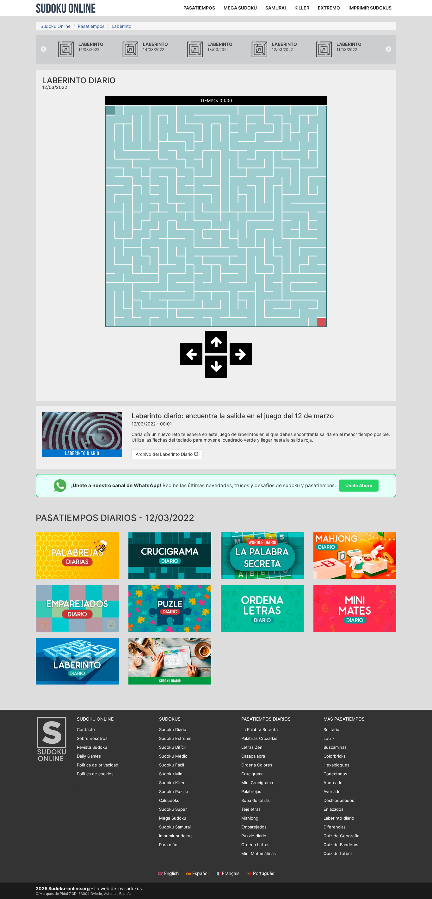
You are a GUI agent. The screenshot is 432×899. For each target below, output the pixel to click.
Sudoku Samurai (175, 826)
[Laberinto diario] (77, 660)
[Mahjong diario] (355, 555)
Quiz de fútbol (338, 853)
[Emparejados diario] (77, 608)
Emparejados (254, 826)
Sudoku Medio (173, 756)
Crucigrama (252, 773)
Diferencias (335, 826)
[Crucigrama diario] (170, 555)
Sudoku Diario (172, 729)
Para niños (169, 844)
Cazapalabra (253, 756)
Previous (43, 49)
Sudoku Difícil (172, 747)
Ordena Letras (255, 844)
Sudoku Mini (171, 773)
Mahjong (249, 818)
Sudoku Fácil (171, 764)
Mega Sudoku (172, 818)
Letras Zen (251, 747)
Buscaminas (335, 747)
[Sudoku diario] (170, 660)
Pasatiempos (91, 26)
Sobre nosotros (92, 738)
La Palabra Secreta (259, 729)
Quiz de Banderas (341, 844)
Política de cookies (95, 773)
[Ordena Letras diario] (262, 608)
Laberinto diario (339, 818)
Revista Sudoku (92, 747)
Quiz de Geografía (341, 835)
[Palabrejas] (77, 555)
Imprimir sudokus (176, 835)
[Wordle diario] (262, 555)
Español (200, 873)
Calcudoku (169, 800)
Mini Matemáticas (258, 853)
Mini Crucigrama (257, 782)
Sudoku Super (173, 809)
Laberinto (121, 26)
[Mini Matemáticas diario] (355, 608)
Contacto (86, 729)
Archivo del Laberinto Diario (165, 454)
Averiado (332, 791)
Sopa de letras (255, 800)
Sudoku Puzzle (173, 791)
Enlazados (333, 809)
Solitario (331, 729)
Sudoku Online (66, 8)
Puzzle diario (253, 835)
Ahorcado (333, 782)
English (171, 873)
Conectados (335, 773)
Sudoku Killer (172, 782)
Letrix (329, 738)
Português (263, 873)
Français (231, 873)
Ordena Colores (256, 764)
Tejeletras (251, 809)
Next (388, 49)
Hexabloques (336, 764)
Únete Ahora (358, 485)
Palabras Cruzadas (259, 738)
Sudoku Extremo (175, 738)
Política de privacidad (97, 764)
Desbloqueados (339, 800)
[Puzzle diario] (170, 608)
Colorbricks (335, 756)
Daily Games (89, 756)
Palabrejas (251, 791)
